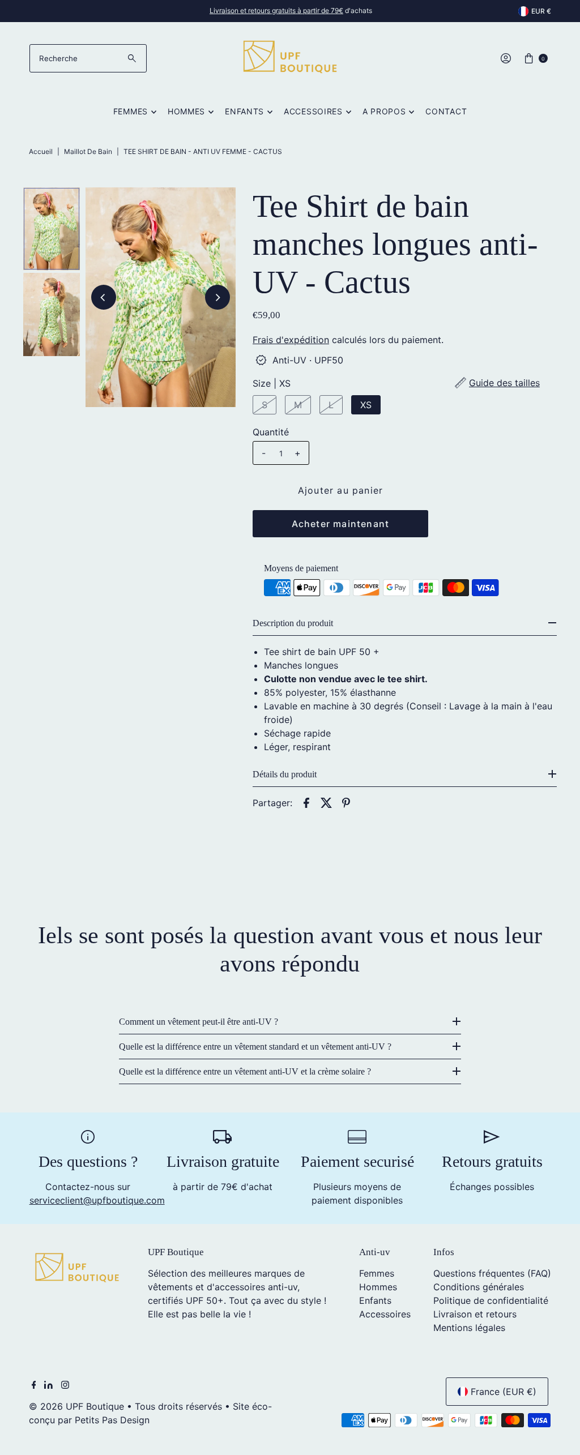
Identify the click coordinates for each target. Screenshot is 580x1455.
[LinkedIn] (48, 1385)
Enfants (375, 1300)
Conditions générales (478, 1287)
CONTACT (446, 111)
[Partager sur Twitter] (326, 802)
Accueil (41, 151)
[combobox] (88, 58)
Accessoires (385, 1314)
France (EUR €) (503, 1391)
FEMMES (130, 111)
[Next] (217, 297)
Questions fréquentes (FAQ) (492, 1273)
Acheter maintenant (341, 523)
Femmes (376, 1273)
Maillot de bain (88, 151)
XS (366, 404)
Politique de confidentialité (490, 1300)
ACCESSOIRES (313, 111)
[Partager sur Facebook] (306, 802)
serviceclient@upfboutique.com (97, 1200)
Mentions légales (469, 1327)
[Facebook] (34, 1385)
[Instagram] (65, 1385)
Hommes (378, 1287)
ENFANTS (244, 111)
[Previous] (103, 297)
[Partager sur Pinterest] (346, 802)
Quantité (271, 432)
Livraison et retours (475, 1314)
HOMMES (186, 111)
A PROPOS (384, 111)
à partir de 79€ (276, 10)
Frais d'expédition (291, 339)
